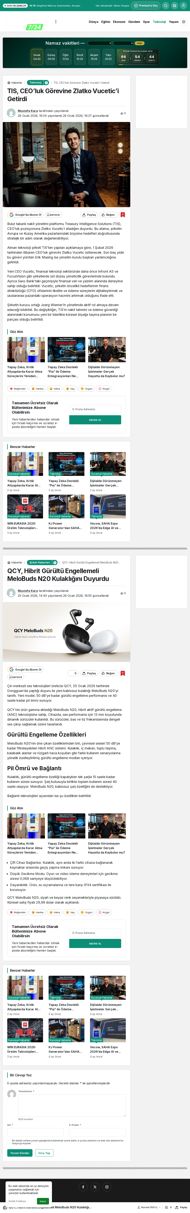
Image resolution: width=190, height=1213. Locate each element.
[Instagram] (106, 1187)
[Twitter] (95, 1187)
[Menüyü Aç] (56, 21)
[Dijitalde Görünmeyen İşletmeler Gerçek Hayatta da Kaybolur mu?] (107, 357)
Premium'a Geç (148, 5)
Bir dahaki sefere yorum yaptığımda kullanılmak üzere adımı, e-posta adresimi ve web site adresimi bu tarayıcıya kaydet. (67, 1142)
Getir (139, 43)
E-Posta (75, 1124)
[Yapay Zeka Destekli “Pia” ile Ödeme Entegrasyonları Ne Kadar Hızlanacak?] (66, 357)
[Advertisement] (164, 101)
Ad (10, 1124)
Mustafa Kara (28, 111)
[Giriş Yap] (183, 5)
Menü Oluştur (122, 5)
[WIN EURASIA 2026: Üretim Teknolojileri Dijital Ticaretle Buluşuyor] (25, 514)
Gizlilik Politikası (17, 1201)
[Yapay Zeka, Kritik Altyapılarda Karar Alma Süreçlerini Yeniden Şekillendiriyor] (26, 357)
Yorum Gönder (19, 1153)
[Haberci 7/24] (26, 23)
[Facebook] (83, 1187)
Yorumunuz (26, 1091)
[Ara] (165, 5)
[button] (174, 5)
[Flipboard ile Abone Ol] (53, 215)
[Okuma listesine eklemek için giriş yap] (123, 215)
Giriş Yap (44, 1153)
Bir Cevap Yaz (21, 1075)
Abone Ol (95, 419)
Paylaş (183, 1207)
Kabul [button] (43, 1201)
